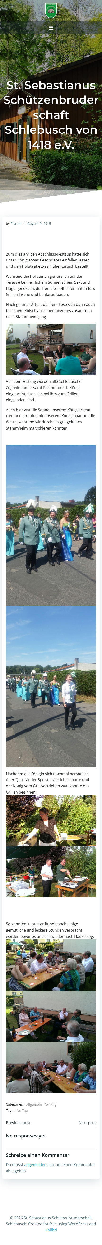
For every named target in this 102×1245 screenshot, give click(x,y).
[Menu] (51, 28)
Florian (16, 223)
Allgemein (34, 1104)
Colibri (51, 1230)
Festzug (50, 1104)
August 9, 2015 (39, 223)
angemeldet (35, 1164)
